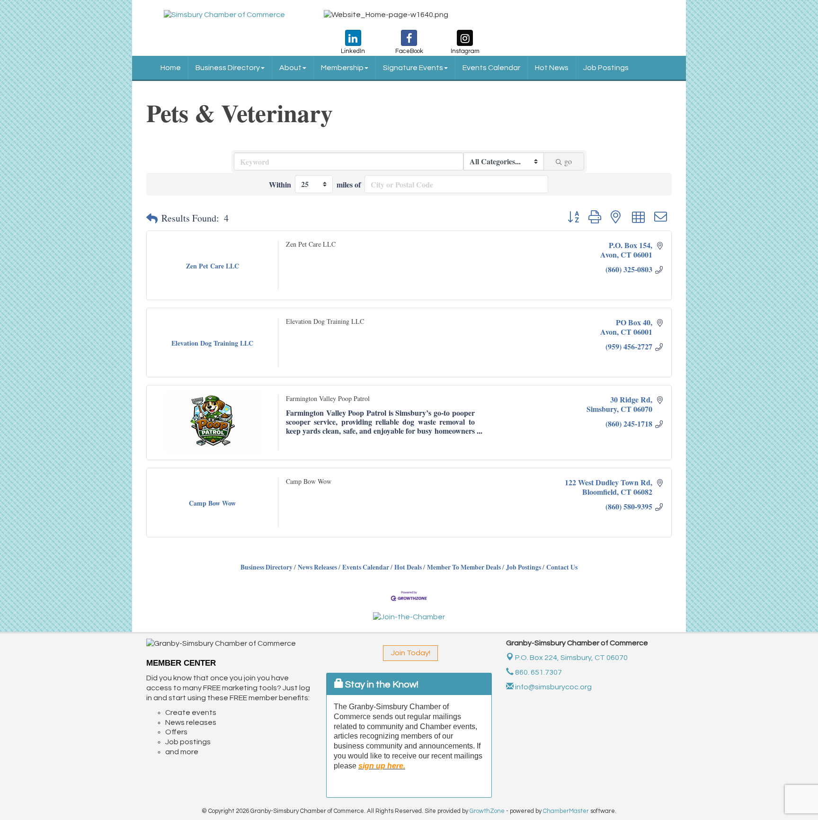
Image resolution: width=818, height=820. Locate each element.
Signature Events (413, 67)
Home (170, 67)
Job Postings (606, 67)
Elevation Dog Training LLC (325, 321)
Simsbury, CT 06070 (571, 657)
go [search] (568, 161)
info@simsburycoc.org (553, 687)
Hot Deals (408, 567)
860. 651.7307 (538, 672)
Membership (342, 67)
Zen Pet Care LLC (311, 244)
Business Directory (228, 67)
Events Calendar (491, 67)
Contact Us (562, 567)
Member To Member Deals (464, 567)
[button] (152, 218)
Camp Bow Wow (308, 481)
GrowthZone (487, 811)
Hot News (552, 67)
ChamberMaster (566, 811)
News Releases (317, 567)
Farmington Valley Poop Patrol (328, 398)
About (290, 67)
